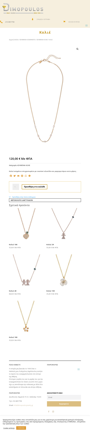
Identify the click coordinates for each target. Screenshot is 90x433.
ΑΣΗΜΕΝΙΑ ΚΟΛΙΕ (42, 40)
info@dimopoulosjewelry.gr (23, 405)
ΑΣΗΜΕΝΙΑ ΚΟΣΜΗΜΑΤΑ (27, 40)
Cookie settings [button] (9, 428)
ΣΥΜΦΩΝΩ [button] (21, 428)
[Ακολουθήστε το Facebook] (48, 411)
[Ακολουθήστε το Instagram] (53, 411)
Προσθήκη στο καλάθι (34, 186)
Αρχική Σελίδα (13, 40)
